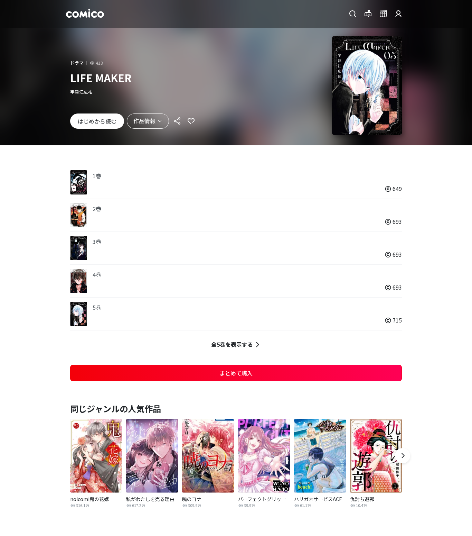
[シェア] (177, 121)
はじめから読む (97, 121)
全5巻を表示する (232, 344)
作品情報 (144, 121)
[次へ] (402, 455)
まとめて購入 (236, 373)
